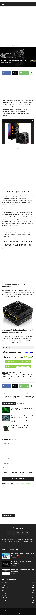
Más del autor (20, 403)
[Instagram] (13, 533)
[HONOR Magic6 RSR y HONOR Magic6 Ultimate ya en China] (6, 564)
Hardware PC (15, 45)
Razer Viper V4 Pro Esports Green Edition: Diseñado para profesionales (22, 410)
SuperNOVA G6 (12, 378)
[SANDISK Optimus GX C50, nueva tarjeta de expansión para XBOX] (6, 428)
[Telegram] (18, 533)
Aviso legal (4, 610)
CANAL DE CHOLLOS (23, 361)
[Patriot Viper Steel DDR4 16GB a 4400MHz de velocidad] (6, 572)
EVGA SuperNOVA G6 (7, 376)
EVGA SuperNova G (27, 374)
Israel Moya (5, 65)
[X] (22, 533)
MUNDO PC (7, 45)
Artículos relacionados (9, 403)
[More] (31, 73)
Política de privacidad (13, 610)
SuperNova (4, 378)
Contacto (32, 610)
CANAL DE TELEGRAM (23, 367)
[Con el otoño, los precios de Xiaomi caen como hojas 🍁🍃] (6, 556)
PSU (31, 376)
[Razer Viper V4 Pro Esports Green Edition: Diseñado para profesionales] (6, 410)
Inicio (2, 45)
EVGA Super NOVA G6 (7, 374)
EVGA (10, 372)
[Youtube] (27, 533)
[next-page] (5, 434)
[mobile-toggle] (3, 4)
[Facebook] (9, 533)
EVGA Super (15, 372)
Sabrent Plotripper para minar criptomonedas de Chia (26, 397)
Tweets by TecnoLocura (8, 520)
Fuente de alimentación (23, 376)
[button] (33, 4)
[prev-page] (3, 434)
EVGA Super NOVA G (24, 372)
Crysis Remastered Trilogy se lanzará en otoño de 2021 (10, 397)
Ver (26, 148)
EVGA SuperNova (17, 374)
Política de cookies (24, 610)
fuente (15, 376)
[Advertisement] (18, 25)
